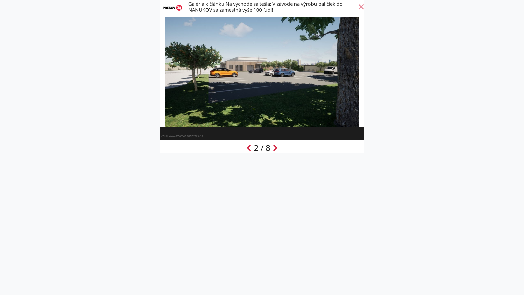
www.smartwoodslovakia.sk (186, 136)
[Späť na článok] (361, 8)
